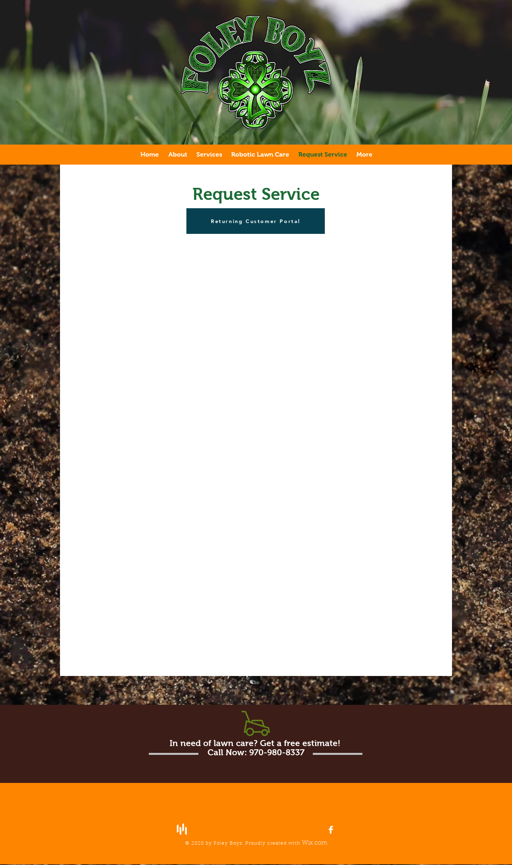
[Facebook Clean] (331, 830)
